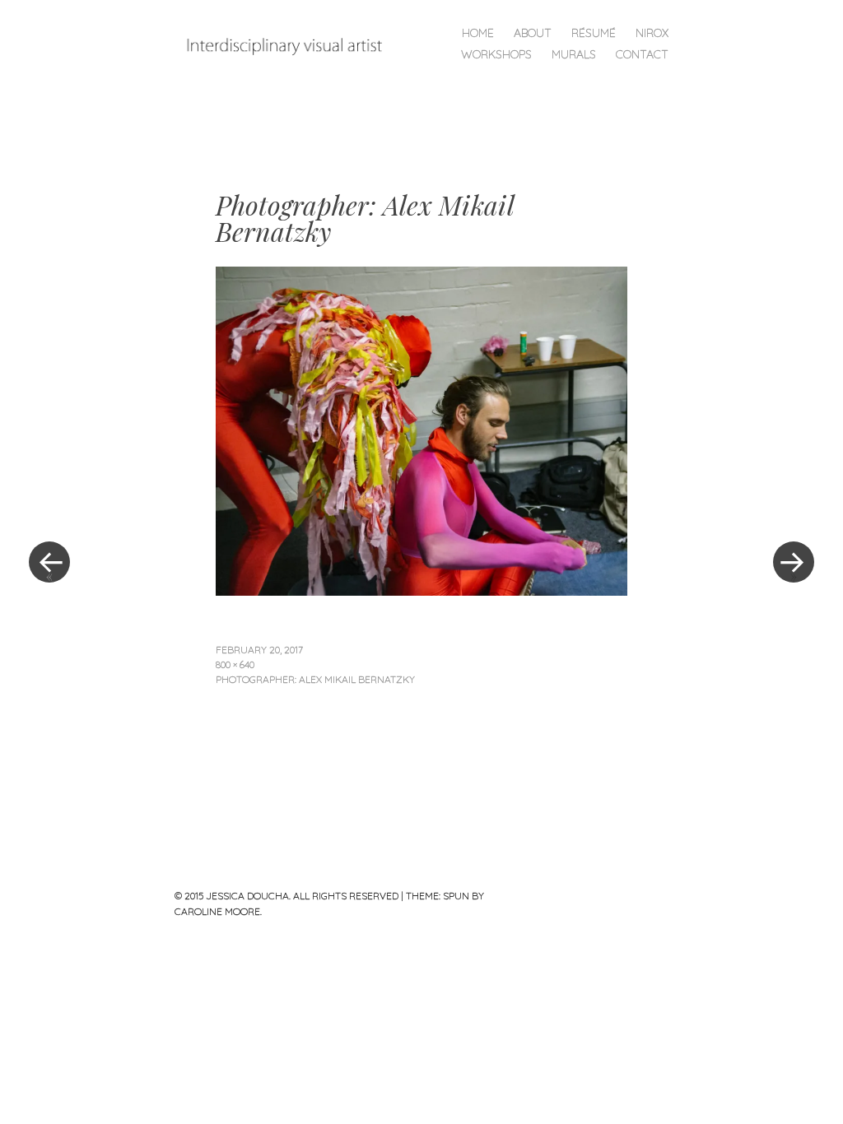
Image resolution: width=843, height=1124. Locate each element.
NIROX (652, 33)
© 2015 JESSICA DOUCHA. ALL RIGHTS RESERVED (286, 895)
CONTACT (642, 54)
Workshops (496, 54)
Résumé (593, 33)
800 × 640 (235, 664)
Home (478, 33)
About (533, 33)
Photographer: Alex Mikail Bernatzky (315, 679)
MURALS (574, 54)
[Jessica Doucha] (292, 45)
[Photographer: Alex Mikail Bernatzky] (421, 590)
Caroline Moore (217, 911)
